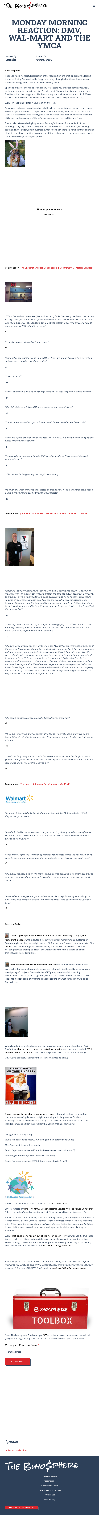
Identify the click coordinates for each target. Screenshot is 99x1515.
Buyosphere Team (49, 1485)
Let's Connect (49, 1495)
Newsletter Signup (21, 1507)
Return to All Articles (17, 1450)
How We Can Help (49, 1476)
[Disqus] (49, 1399)
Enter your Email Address (21, 1345)
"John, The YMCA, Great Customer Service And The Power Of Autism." (54, 513)
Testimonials (49, 1481)
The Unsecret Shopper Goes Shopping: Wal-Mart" (45, 784)
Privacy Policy (50, 1499)
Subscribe (17, 1361)
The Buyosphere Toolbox (49, 1490)
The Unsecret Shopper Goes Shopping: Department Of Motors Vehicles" (56, 267)
